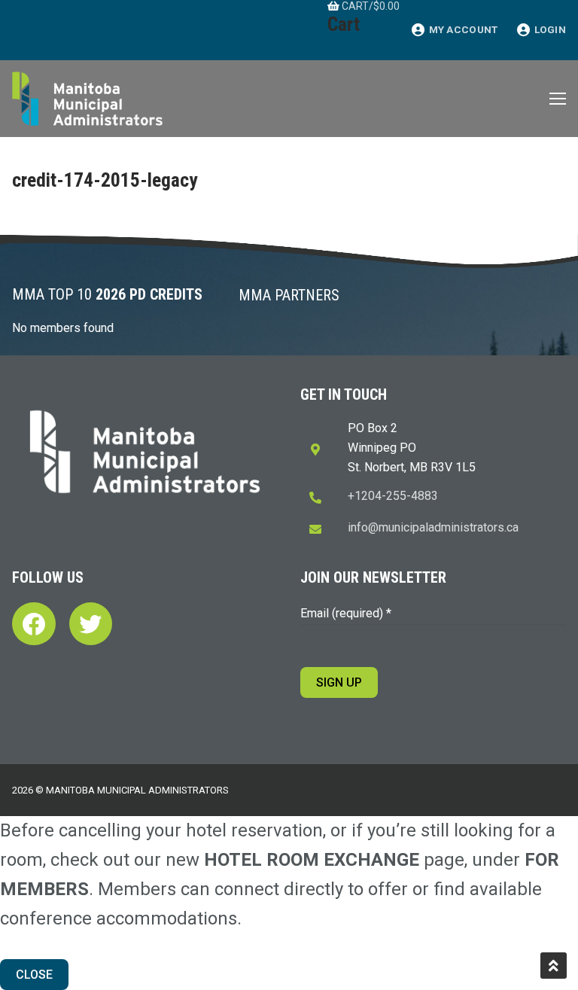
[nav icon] (557, 98)
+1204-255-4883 (393, 496)
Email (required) (345, 613)
